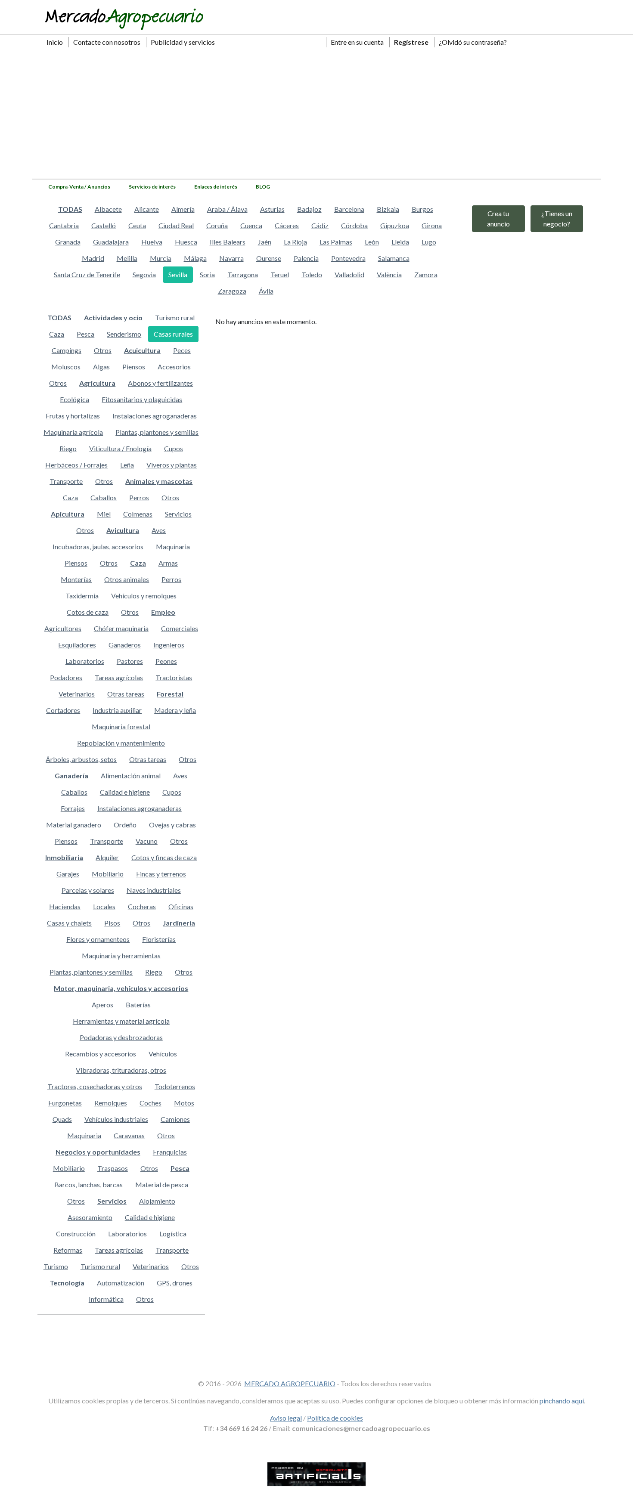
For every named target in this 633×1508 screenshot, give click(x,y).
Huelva (151, 242)
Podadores (66, 677)
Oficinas (180, 906)
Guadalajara (111, 242)
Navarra (231, 258)
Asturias (272, 209)
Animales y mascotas (158, 481)
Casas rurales (173, 334)
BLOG (263, 186)
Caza (56, 334)
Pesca (85, 334)
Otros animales (126, 579)
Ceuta (137, 225)
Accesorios (174, 366)
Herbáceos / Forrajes (76, 465)
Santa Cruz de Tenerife (87, 274)
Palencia (306, 258)
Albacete (108, 209)
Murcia (160, 258)
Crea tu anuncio (498, 218)
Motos (184, 1103)
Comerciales (179, 628)
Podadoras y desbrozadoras (121, 1037)
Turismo (55, 1266)
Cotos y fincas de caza (164, 857)
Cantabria (64, 225)
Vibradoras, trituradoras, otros (121, 1070)
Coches (150, 1103)
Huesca (186, 242)
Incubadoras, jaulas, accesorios (98, 546)
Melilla (127, 258)
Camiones (175, 1119)
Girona (432, 225)
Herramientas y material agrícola (121, 1021)
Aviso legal (286, 1418)
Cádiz (320, 225)
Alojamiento (157, 1201)
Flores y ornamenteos (98, 939)
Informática (106, 1299)
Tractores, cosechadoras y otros (94, 1086)
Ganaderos (125, 645)
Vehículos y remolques (144, 595)
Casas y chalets (69, 923)
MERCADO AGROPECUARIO (289, 1383)
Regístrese (411, 42)
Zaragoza (232, 291)
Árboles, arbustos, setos (81, 759)
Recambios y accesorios (100, 1054)
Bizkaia (388, 209)
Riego (68, 448)
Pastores (130, 661)
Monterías (76, 579)
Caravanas (129, 1135)
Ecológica (74, 399)
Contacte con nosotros (106, 42)
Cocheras (142, 906)
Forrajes (73, 808)
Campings (66, 350)
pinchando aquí (562, 1401)
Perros (139, 497)
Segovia (144, 274)
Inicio (55, 42)
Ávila (266, 291)
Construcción (76, 1233)
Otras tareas (125, 694)
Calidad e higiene (125, 792)
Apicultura (67, 514)
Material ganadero (73, 825)
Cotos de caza (88, 612)
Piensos (133, 366)
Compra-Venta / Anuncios (79, 186)
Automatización (120, 1283)
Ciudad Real (176, 225)
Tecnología (67, 1283)
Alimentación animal (131, 775)
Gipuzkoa (394, 225)
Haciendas (65, 906)
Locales (104, 906)
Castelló (103, 225)
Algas (101, 366)
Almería (183, 209)
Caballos (103, 497)
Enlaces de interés (215, 186)
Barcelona (349, 209)
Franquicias (170, 1152)
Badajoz (309, 209)
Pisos (112, 923)
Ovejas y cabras (172, 825)
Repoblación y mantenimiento (121, 743)
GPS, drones (174, 1283)
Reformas (67, 1250)
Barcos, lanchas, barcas (88, 1184)
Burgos (422, 209)
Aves (159, 530)
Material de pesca (161, 1184)
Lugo (429, 242)
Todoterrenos (175, 1086)
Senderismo (124, 334)
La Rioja (295, 242)
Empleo (163, 612)
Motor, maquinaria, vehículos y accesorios (121, 988)
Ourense (268, 258)
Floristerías (159, 939)
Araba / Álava (227, 209)
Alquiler (107, 857)
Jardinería (179, 923)
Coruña (217, 225)
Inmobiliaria (64, 857)
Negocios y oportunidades (98, 1152)
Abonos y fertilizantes (160, 383)
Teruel (279, 274)
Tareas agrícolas (119, 677)
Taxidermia (82, 595)
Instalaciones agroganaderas (154, 416)
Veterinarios (77, 694)
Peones (166, 661)
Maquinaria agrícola (73, 432)
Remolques (110, 1103)
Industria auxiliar (117, 710)
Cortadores (63, 710)
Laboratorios (84, 661)
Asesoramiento (90, 1217)
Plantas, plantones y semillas (157, 432)
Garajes (67, 874)
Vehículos (163, 1054)
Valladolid (349, 274)
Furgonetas (65, 1103)
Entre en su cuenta (357, 42)
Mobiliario (108, 874)
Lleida (400, 242)
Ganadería (71, 775)
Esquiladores (77, 645)
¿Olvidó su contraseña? (473, 42)
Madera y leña (175, 710)
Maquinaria (173, 546)
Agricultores (62, 628)
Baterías (138, 1004)
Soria (207, 274)
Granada (68, 242)
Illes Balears (227, 242)
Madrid (93, 258)
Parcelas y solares (88, 890)
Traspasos (112, 1168)
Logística (172, 1233)
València (389, 274)
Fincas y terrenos (161, 874)
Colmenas (137, 514)
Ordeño (125, 825)
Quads (62, 1119)
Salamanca (394, 258)
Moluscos (66, 366)
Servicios (178, 514)
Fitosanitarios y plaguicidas (142, 399)
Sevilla (177, 274)
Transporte (66, 481)
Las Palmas (336, 242)
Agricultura (97, 383)
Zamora (426, 274)
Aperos (102, 1004)
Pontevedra (348, 258)
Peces (182, 350)
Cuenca (251, 225)
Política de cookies (335, 1418)
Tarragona (242, 274)
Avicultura (122, 530)
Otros (103, 350)
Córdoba (354, 225)
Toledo (311, 274)
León (372, 242)
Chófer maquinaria (121, 628)
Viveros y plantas (171, 465)
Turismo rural (175, 317)
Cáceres (287, 225)
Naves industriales (154, 890)
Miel (104, 514)
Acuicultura (142, 350)
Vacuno (147, 841)
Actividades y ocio (113, 317)
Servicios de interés (152, 186)
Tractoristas (173, 677)
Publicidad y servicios (183, 42)
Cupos (173, 448)
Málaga (195, 258)
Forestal (170, 694)
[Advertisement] (316, 114)
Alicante (146, 209)
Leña (127, 465)
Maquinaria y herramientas (121, 955)
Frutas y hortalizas (73, 416)
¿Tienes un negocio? (556, 218)
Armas (168, 563)
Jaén (264, 242)
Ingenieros (168, 645)
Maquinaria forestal (121, 726)
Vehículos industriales (116, 1119)
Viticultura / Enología (120, 448)
